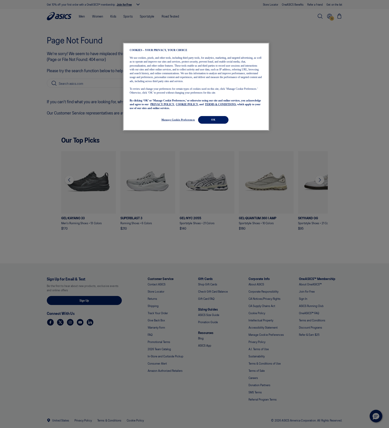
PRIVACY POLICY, (162, 104)
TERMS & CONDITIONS (220, 104)
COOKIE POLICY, (187, 104)
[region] (196, 87)
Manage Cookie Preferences (178, 119)
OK (213, 119)
